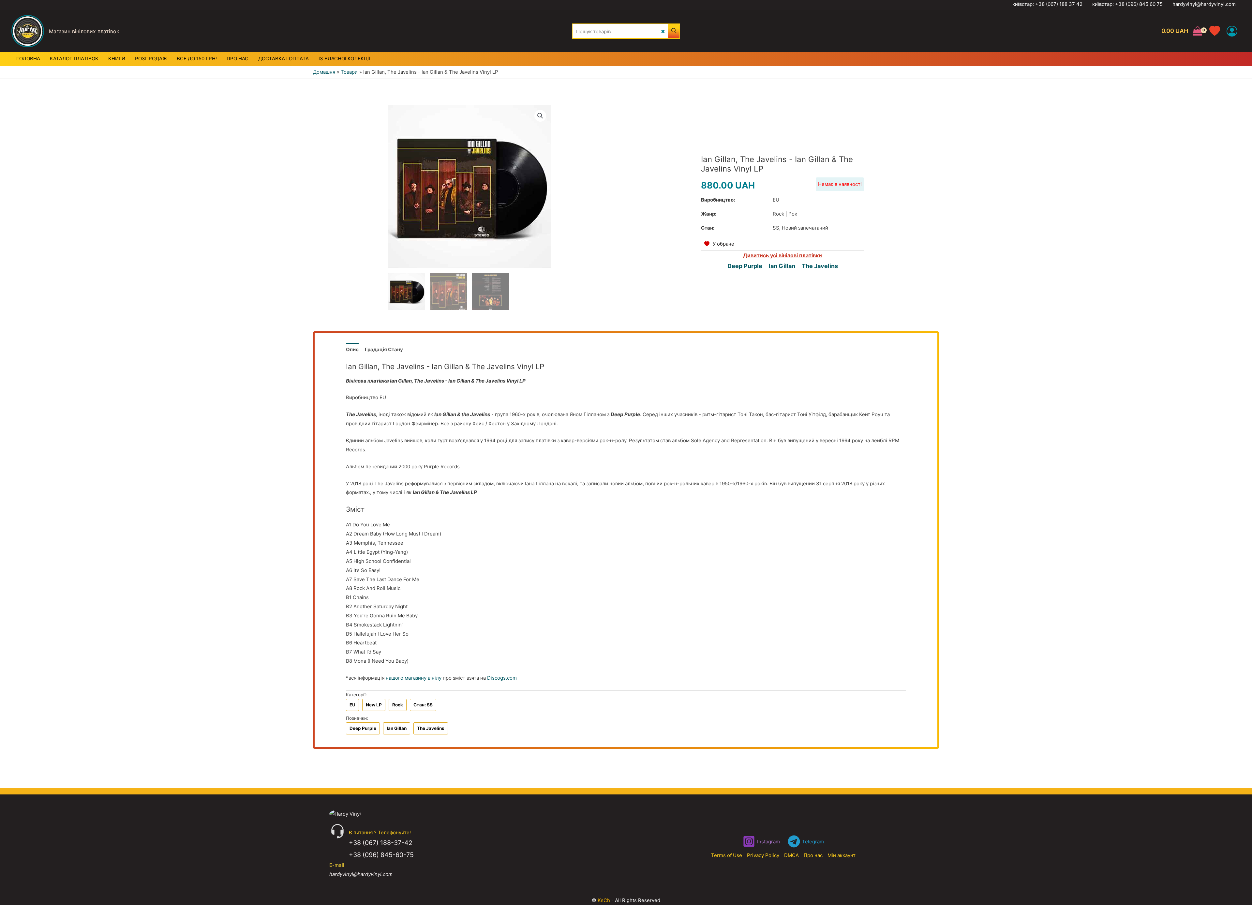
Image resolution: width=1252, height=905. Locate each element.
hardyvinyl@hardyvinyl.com (1204, 4)
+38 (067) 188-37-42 (380, 843)
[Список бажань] (1218, 31)
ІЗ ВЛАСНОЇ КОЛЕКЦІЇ (344, 58)
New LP (374, 704)
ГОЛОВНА (28, 58)
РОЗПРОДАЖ (151, 58)
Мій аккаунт (841, 855)
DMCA (791, 855)
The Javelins (820, 266)
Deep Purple (744, 266)
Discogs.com (502, 678)
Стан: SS (423, 704)
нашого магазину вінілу (413, 678)
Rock (397, 704)
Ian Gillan (782, 266)
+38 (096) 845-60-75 (381, 855)
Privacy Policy (763, 855)
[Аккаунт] (1232, 31)
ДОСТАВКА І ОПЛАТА (283, 58)
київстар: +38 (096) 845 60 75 (1127, 4)
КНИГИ (116, 58)
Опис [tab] (352, 349)
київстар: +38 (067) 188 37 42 (1047, 4)
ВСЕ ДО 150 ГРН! (197, 58)
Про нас (813, 855)
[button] (540, 116)
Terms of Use (726, 855)
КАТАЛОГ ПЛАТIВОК (74, 58)
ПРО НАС (237, 58)
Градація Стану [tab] (384, 349)
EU (352, 704)
